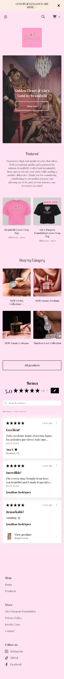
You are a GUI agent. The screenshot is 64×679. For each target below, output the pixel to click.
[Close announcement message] (58, 5)
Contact (9, 631)
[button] (47, 391)
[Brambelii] (32, 37)
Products (10, 591)
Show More (12, 443)
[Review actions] (56, 422)
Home (8, 584)
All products (32, 365)
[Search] (43, 17)
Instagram (16, 651)
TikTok (14, 658)
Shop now (32, 106)
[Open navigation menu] (6, 17)
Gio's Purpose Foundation (20, 611)
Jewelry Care (12, 624)
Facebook (15, 664)
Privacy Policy (13, 618)
